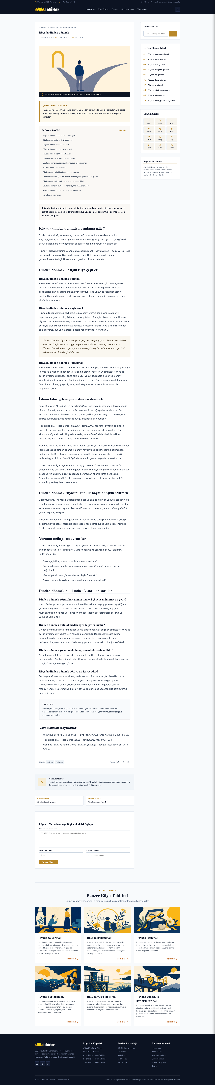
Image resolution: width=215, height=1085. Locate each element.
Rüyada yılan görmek (156, 64)
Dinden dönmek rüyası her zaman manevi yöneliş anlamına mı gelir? (70, 176)
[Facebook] (42, 1064)
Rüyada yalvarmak (49, 937)
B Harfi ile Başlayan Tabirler (94, 1059)
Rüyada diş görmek (156, 75)
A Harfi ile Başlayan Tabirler (94, 1055)
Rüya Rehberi (142, 9)
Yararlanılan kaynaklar (52, 195)
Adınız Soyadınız (45, 851)
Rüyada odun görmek (156, 95)
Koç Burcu (122, 1052)
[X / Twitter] (128, 762)
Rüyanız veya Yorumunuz (48, 829)
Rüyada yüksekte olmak (102, 996)
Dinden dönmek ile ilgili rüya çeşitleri (57, 140)
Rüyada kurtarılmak (50, 996)
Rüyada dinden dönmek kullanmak (57, 154)
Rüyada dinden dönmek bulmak (56, 144)
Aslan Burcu (122, 1059)
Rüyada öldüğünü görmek (158, 70)
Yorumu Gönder (48, 862)
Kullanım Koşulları (159, 1062)
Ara (172, 34)
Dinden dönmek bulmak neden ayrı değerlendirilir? (63, 181)
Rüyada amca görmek (157, 59)
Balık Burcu (122, 1062)
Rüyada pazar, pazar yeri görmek (161, 100)
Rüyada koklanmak (99, 937)
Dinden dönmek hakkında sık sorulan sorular (61, 172)
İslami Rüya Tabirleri (91, 1052)
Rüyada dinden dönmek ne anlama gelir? (59, 135)
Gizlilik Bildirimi (158, 1059)
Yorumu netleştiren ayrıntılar (54, 167)
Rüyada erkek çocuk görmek (159, 90)
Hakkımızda (156, 1048)
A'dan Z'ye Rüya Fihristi (92, 1048)
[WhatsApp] (123, 762)
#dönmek (59, 762)
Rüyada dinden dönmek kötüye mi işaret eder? (62, 190)
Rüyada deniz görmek (157, 80)
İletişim (154, 1066)
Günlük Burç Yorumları (126, 1048)
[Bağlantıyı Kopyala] (118, 762)
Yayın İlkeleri (157, 1052)
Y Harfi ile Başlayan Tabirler (94, 1062)
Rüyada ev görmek (155, 85)
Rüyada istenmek (147, 937)
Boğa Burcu (122, 1055)
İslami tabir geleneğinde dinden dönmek (59, 158)
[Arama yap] (177, 9)
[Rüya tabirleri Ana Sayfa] (47, 9)
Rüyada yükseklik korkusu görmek (147, 998)
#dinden (50, 762)
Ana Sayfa (90, 9)
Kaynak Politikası (158, 1055)
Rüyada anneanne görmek (158, 54)
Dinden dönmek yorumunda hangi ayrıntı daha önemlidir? (66, 186)
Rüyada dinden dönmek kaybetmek (57, 149)
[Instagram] (37, 1064)
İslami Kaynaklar (127, 9)
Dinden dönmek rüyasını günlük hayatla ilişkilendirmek (65, 163)
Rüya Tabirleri (103, 9)
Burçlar (115, 9)
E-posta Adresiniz (93, 851)
